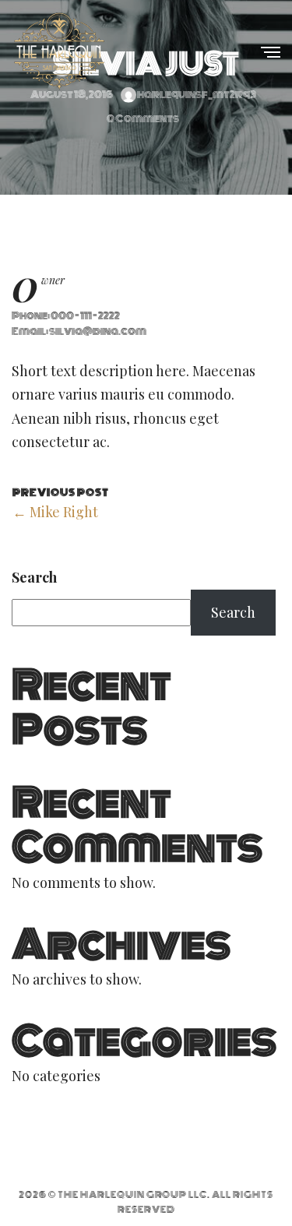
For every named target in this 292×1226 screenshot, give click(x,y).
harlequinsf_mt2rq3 (196, 94)
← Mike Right (55, 511)
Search (34, 577)
